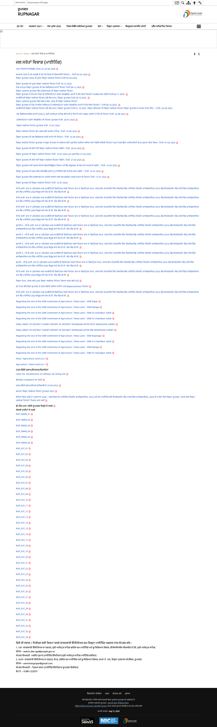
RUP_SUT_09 (22, 494)
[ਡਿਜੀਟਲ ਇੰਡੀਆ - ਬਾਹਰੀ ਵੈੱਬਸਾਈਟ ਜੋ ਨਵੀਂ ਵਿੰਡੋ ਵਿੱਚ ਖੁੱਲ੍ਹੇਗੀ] (189, 20)
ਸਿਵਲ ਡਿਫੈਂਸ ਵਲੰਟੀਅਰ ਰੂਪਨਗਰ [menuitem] (79, 26)
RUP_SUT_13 (22, 517)
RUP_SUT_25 (22, 585)
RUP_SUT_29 (22, 608)
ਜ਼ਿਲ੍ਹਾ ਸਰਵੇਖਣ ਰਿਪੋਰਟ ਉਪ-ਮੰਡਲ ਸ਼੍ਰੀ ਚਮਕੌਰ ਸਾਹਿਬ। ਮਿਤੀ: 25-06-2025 (47, 131)
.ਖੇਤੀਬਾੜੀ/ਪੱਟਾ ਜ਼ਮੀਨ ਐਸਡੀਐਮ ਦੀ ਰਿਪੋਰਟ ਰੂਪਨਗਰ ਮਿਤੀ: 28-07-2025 (45, 119)
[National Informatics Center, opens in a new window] (108, 721)
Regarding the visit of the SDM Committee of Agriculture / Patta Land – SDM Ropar (57, 301)
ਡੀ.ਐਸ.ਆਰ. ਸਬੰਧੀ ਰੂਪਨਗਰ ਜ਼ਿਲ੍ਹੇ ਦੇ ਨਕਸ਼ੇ (34, 406)
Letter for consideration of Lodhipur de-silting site (41, 374)
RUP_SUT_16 (22, 534)
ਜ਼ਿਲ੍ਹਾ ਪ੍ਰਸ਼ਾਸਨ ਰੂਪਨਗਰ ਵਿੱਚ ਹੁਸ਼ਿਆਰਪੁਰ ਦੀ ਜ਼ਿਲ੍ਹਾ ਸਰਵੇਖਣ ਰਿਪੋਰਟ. (45, 90)
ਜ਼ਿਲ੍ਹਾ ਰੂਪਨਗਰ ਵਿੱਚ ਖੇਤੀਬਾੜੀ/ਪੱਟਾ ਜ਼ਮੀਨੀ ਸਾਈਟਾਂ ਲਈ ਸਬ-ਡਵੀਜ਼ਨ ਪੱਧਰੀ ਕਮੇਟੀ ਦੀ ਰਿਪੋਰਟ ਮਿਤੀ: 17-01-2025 (61, 177)
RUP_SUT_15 (22, 528)
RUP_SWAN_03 (23, 425)
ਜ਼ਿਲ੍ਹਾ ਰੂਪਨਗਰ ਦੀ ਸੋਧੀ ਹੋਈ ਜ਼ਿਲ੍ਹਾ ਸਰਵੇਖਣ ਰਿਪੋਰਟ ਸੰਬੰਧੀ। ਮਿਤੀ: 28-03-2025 (49, 148)
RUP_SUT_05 (22, 471)
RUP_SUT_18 (22, 545)
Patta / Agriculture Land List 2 (31, 358)
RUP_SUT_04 (22, 465)
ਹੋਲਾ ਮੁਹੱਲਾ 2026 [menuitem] (54, 26)
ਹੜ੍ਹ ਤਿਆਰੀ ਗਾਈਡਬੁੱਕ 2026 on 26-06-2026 (36, 68)
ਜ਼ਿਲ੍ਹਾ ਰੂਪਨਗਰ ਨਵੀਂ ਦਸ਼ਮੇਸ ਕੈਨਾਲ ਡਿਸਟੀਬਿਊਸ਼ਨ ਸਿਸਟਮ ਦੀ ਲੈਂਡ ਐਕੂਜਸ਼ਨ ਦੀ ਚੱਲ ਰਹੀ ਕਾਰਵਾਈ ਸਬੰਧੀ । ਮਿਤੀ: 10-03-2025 (67, 165)
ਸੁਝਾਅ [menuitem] (127, 693)
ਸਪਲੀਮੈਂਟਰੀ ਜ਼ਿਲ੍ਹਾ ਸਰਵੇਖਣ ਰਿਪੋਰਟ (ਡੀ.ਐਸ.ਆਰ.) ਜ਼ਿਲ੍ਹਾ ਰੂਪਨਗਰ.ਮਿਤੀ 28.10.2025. (52, 97)
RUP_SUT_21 (22, 562)
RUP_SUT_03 (22, 460)
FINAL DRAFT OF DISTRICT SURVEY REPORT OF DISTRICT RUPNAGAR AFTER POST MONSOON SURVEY (66, 324)
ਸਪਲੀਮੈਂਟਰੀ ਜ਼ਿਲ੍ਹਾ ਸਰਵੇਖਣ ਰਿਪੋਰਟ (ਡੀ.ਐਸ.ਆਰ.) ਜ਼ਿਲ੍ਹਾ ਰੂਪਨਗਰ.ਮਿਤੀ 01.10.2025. (51, 108)
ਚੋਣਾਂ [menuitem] (99, 26)
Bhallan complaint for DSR (29, 379)
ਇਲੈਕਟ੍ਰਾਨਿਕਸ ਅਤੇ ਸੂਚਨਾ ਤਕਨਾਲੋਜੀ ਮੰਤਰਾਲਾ (91, 706)
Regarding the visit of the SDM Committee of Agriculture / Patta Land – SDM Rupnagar (59, 335)
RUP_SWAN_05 (23, 437)
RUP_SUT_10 (22, 500)
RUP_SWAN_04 (23, 431)
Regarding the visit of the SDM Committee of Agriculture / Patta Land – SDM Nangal (58, 307)
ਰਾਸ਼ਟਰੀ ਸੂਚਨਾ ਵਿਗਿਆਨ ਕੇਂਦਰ (118, 703)
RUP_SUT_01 (22, 448)
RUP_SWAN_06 (23, 442)
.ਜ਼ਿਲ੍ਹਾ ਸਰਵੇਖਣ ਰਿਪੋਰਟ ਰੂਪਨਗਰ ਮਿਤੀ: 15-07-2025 (38, 125)
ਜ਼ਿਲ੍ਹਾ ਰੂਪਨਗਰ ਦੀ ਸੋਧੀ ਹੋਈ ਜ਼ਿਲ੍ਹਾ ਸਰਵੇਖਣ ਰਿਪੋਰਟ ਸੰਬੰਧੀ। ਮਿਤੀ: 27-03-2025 (49, 159)
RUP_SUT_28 (22, 602)
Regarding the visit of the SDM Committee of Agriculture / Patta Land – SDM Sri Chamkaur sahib (64, 341)
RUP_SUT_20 (22, 557)
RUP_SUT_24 (22, 580)
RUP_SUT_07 (22, 482)
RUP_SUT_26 (22, 591)
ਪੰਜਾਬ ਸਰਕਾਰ (20, 2)
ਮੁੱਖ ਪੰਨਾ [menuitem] (20, 26)
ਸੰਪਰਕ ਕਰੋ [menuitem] (117, 693)
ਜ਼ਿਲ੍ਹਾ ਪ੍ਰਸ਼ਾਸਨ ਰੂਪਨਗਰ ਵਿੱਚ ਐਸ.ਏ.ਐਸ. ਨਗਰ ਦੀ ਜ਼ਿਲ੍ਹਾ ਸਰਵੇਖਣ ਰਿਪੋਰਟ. (47, 101)
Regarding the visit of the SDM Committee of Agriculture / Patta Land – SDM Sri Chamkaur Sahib (64, 318)
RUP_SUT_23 (22, 574)
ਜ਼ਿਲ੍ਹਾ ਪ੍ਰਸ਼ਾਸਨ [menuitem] (113, 26)
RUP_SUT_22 (22, 568)
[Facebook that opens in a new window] (194, 54)
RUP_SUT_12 (22, 511)
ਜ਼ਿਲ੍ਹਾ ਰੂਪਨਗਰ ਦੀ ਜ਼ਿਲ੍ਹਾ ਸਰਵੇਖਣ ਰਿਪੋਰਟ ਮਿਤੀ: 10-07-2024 (42, 182)
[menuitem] (176, 2)
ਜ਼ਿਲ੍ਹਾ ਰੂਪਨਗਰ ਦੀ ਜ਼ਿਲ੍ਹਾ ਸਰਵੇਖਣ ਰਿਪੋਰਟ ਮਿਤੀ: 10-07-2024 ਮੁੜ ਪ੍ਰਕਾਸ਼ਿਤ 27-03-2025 (53, 154)
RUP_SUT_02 (22, 454)
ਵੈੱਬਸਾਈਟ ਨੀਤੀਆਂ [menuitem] (94, 693)
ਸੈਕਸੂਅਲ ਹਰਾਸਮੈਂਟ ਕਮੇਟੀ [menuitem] (135, 26)
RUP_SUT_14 (22, 522)
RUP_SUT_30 (22, 614)
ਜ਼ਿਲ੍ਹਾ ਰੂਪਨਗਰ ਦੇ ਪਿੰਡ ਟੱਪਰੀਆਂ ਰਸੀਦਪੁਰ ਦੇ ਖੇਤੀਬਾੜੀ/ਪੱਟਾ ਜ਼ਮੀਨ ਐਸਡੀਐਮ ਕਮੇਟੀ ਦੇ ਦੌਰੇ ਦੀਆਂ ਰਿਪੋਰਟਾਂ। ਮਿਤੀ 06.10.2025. (67, 104)
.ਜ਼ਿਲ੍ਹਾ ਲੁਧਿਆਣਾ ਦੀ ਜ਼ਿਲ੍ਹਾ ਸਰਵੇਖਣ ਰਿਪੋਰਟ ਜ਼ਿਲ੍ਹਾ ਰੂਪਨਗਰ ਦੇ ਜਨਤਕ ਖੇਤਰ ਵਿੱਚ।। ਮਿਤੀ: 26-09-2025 (129, 108)
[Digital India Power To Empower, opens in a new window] (130, 721)
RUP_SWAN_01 (23, 414)
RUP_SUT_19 (22, 551)
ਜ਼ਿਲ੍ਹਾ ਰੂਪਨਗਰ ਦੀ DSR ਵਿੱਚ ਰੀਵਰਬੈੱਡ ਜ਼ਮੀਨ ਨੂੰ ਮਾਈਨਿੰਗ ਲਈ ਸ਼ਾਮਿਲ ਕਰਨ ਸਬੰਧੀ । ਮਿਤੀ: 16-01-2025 (58, 171)
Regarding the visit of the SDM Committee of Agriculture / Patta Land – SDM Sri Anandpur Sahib (64, 312)
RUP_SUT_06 (22, 477)
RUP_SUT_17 (22, 540)
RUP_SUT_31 (22, 620)
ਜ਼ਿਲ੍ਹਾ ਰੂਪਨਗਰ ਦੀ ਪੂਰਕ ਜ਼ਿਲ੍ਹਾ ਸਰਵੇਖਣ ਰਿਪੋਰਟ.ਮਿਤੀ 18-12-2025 (44, 83)
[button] (199, 26)
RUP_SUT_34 (22, 637)
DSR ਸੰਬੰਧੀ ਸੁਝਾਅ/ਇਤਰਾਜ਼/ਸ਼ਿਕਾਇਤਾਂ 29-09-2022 (37, 385)
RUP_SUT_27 (22, 597)
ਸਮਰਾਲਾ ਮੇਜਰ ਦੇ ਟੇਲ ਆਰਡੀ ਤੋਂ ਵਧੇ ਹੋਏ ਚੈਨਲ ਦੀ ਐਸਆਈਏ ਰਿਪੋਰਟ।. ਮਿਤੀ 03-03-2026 (52, 74)
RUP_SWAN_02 (23, 419)
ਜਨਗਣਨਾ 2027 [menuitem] (35, 26)
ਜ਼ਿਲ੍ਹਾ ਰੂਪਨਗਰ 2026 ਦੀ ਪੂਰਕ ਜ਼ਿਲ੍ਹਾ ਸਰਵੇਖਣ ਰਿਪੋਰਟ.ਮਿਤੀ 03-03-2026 (46, 78)
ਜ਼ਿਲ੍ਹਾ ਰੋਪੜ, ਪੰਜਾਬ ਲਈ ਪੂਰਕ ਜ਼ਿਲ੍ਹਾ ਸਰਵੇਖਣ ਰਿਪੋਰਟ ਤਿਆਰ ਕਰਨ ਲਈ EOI (47, 280)
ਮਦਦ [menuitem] (107, 693)
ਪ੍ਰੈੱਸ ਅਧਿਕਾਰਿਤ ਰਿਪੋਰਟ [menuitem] (161, 26)
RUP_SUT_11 (22, 505)
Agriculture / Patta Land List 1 (31, 364)
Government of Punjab (38, 2)
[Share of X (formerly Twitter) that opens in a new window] (199, 54)
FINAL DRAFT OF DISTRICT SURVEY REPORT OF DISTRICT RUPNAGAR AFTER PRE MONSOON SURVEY (65, 330)
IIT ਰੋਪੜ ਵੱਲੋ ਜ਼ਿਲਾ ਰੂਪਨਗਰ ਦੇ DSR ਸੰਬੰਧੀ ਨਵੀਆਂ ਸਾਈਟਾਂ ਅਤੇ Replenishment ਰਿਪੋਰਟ (52, 286)
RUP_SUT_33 (22, 631)
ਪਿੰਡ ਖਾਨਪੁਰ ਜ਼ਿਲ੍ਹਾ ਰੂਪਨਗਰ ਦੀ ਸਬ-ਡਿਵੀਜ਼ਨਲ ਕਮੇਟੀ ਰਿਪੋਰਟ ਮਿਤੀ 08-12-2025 (49, 87)
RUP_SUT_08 (22, 488)
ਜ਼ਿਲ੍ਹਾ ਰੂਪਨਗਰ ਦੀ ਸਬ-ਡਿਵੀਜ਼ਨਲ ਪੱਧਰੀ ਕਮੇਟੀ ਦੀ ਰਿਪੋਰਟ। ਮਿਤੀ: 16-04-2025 (48, 136)
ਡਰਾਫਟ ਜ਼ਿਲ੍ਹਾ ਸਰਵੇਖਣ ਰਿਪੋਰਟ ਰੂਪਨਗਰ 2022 (35, 391)
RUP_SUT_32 (22, 625)
